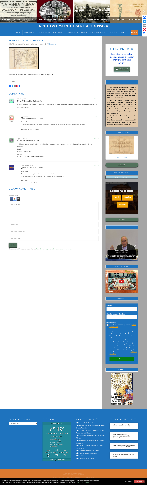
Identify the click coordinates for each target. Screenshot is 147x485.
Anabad (81, 456)
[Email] (145, 25)
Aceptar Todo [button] (139, 481)
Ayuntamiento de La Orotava (87, 423)
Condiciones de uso (59, 477)
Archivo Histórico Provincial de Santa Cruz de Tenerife (90, 426)
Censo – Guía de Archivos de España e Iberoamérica (90, 447)
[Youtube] (134, 32)
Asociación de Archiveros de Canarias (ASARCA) (90, 442)
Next (142, 11)
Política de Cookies (82, 482)
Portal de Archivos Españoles (87, 453)
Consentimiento (111, 322)
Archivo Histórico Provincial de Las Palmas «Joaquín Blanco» (90, 432)
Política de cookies (73, 477)
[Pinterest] (145, 29)
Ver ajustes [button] (128, 481)
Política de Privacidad (87, 477)
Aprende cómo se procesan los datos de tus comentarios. (54, 249)
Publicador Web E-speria (86, 458)
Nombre (109, 305)
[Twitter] (145, 21)
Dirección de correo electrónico (116, 314)
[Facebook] (132, 32)
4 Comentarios (52, 44)
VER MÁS (121, 164)
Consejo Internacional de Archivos (89, 450)
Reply (96, 99)
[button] (11, 199)
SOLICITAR (123, 69)
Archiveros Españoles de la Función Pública (90, 437)
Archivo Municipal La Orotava (73, 26)
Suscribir (121, 359)
